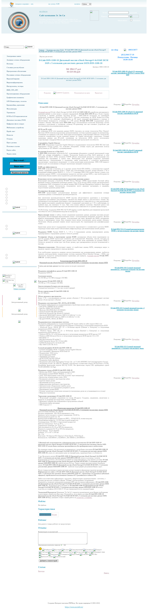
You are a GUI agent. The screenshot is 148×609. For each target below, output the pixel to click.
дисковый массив (93, 256)
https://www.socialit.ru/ (74, 607)
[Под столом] (53, 552)
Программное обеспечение (16, 71)
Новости (10, 135)
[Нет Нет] (93, 554)
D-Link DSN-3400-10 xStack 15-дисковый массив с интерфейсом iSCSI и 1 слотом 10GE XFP (127, 73)
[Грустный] (56, 550)
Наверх (106, 573)
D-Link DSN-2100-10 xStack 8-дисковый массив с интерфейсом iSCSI (127, 151)
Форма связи (11, 154)
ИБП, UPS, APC (12, 90)
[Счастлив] (43, 552)
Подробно (135, 104)
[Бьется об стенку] (46, 557)
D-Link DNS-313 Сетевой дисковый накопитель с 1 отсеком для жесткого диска (128, 347)
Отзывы (10, 139)
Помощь (35, 37)
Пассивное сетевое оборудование (19, 75)
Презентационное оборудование (18, 94)
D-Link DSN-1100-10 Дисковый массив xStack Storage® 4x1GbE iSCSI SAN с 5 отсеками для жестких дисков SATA (127, 190)
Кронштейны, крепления (16, 105)
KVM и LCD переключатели (17, 116)
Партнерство (59, 37)
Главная (11, 37)
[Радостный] (74, 554)
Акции (82, 37)
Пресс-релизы (12, 142)
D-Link (54, 514)
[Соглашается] (63, 554)
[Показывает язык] (98, 552)
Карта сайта (11, 150)
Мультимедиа (12, 109)
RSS (62, 594)
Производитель (45, 514)
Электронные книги (14, 56)
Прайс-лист (11, 131)
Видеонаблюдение (13, 79)
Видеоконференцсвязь (15, 82)
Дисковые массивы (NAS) (16, 120)
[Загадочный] (79, 552)
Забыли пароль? (122, 20)
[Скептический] (59, 557)
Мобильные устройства (15, 127)
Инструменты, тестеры (15, 86)
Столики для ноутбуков (15, 67)
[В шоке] (65, 550)
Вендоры (41, 571)
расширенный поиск (10, 49)
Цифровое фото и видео (15, 124)
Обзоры (106, 37)
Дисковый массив (44, 112)
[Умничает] (43, 554)
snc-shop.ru (43, 11)
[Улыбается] (47, 550)
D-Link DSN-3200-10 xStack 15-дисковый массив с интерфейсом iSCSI (128, 112)
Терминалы (11, 112)
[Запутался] (53, 554)
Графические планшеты (15, 97)
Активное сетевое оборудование (18, 60)
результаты (31, 178)
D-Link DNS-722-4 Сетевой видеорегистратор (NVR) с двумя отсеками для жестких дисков (127, 230)
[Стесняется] (88, 550)
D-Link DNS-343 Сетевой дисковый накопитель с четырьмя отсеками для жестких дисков (128, 269)
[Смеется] (40, 548)
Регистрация (133, 12)
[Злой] (88, 552)
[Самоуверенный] (76, 550)
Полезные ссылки (13, 146)
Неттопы (10, 64)
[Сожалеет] (84, 554)
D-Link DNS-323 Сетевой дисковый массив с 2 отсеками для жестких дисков (128, 309)
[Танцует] (98, 550)
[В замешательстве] (66, 552)
